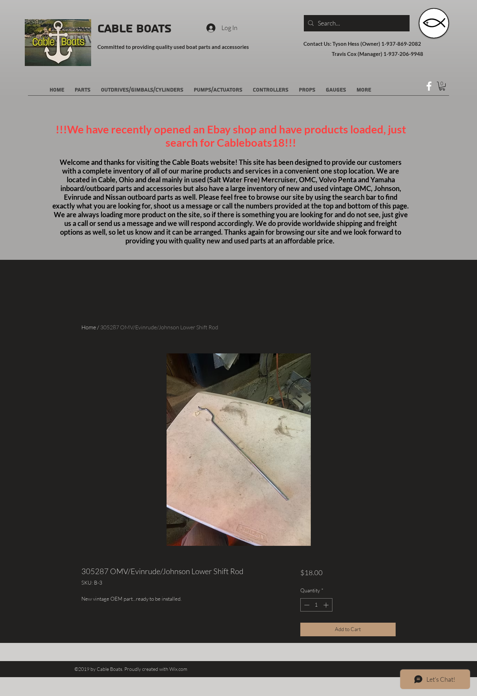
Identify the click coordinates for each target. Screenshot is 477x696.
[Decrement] (306, 605)
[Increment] (326, 605)
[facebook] (429, 86)
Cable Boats (134, 29)
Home (88, 327)
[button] (442, 86)
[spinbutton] (316, 605)
